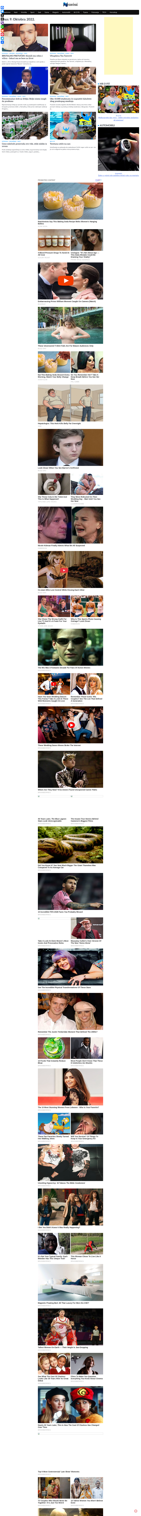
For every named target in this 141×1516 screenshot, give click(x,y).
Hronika (24, 12)
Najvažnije (19, 53)
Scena (47, 12)
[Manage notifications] (135, 1511)
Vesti (15, 12)
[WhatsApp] (2, 27)
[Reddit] (2, 31)
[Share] (2, 42)
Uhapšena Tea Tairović (61, 56)
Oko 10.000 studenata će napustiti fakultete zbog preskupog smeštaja (71, 100)
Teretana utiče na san (60, 144)
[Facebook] (2, 8)
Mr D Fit (77, 12)
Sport (32, 12)
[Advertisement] (118, 46)
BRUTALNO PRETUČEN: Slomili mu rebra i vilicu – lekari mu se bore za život (22, 57)
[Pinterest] (2, 34)
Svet (39, 12)
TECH (104, 12)
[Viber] (2, 23)
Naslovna (7, 12)
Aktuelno (5, 53)
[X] (2, 15)
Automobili (66, 12)
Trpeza (85, 12)
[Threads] (2, 19)
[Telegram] (2, 38)
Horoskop (113, 12)
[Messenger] (2, 11)
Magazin (55, 12)
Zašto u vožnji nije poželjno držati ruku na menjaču (118, 176)
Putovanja (95, 12)
